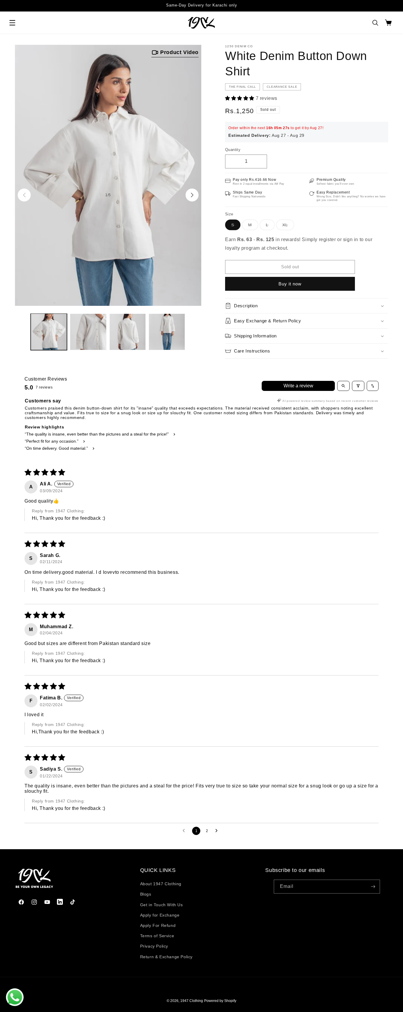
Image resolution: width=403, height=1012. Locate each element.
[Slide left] (24, 195)
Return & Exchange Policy (166, 956)
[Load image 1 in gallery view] (49, 331)
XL (288, 226)
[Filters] (358, 386)
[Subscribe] (373, 887)
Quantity (232, 149)
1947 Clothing (191, 1001)
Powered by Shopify (220, 1001)
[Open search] (343, 386)
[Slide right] (192, 195)
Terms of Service (157, 935)
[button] (12, 22)
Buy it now (290, 283)
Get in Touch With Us (161, 904)
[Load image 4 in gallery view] (167, 331)
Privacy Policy (154, 946)
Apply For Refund (158, 925)
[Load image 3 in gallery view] (127, 331)
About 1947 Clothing (160, 883)
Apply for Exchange (160, 915)
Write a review (298, 385)
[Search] (375, 22)
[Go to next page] (218, 831)
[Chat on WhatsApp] (15, 997)
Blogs (145, 894)
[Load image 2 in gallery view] (88, 331)
